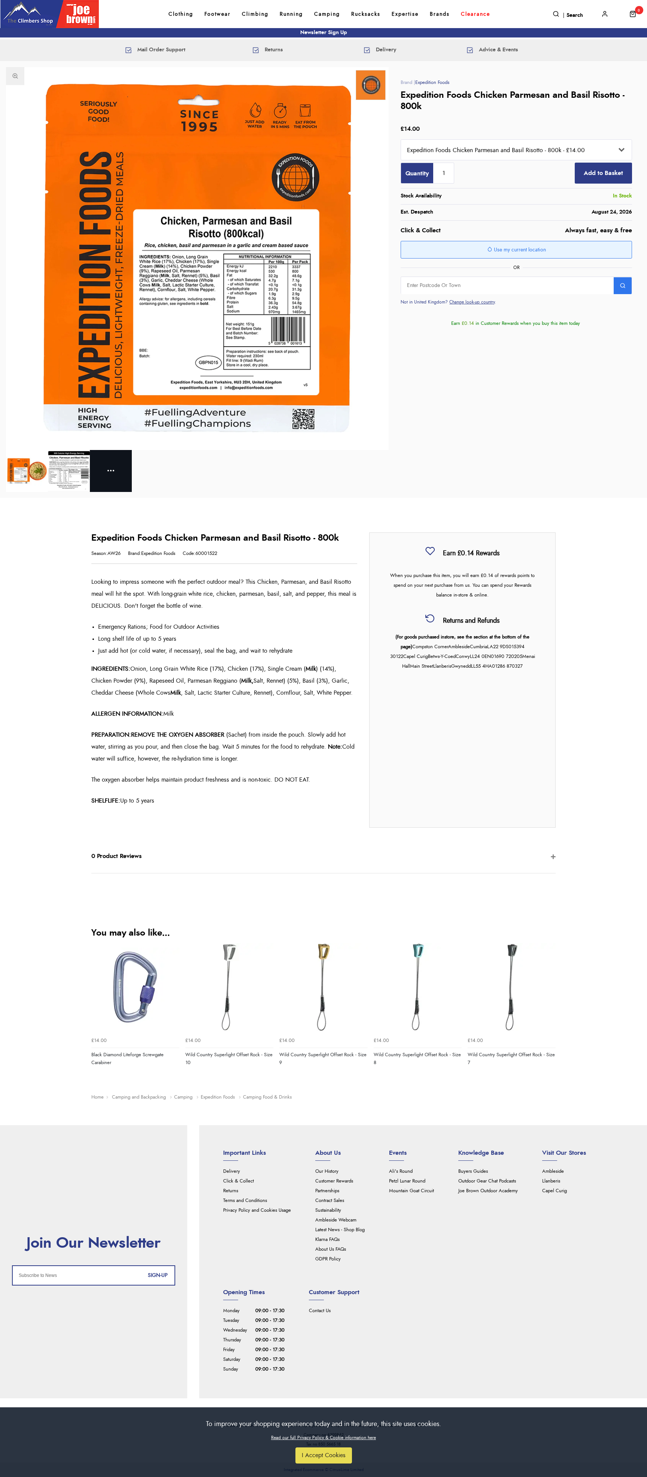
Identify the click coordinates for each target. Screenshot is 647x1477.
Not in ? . (448, 302)
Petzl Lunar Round (407, 1181)
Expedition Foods (432, 82)
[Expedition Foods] (371, 85)
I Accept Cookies (324, 1455)
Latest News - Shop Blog (340, 1229)
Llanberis (551, 1181)
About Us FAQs (330, 1249)
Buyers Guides (473, 1171)
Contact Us (320, 1310)
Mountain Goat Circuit (411, 1190)
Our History (326, 1171)
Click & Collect (238, 1181)
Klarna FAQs (327, 1239)
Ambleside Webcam (335, 1220)
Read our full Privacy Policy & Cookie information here (323, 1437)
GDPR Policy (328, 1259)
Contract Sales (329, 1200)
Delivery (231, 1171)
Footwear (217, 14)
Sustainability (328, 1210)
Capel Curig (554, 1190)
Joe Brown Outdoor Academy (488, 1190)
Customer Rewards (334, 1181)
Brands (440, 14)
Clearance (475, 14)
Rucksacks (365, 14)
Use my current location (519, 250)
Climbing (255, 14)
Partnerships (327, 1190)
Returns (230, 1190)
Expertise (405, 14)
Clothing (180, 14)
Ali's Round (401, 1171)
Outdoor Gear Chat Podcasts (487, 1181)
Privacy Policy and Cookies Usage (257, 1210)
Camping (327, 14)
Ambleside (553, 1171)
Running (291, 14)
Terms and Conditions (245, 1200)
